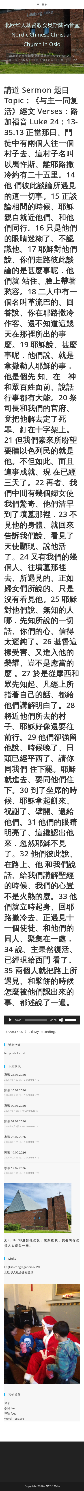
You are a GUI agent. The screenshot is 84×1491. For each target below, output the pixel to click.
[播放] (10, 1020)
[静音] (61, 1020)
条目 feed (10, 1408)
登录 (7, 1403)
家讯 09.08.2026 (15, 1106)
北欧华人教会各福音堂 (18, 1272)
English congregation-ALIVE (22, 1267)
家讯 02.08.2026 (15, 1121)
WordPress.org (14, 1419)
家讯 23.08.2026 (15, 1075)
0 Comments (31, 1079)
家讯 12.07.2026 (15, 1168)
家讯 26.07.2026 (15, 1137)
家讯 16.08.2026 (15, 1090)
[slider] (71, 1020)
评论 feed (10, 1413)
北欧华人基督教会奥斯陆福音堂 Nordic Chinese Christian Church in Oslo (42, 34)
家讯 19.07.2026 (15, 1152)
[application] (42, 1020)
